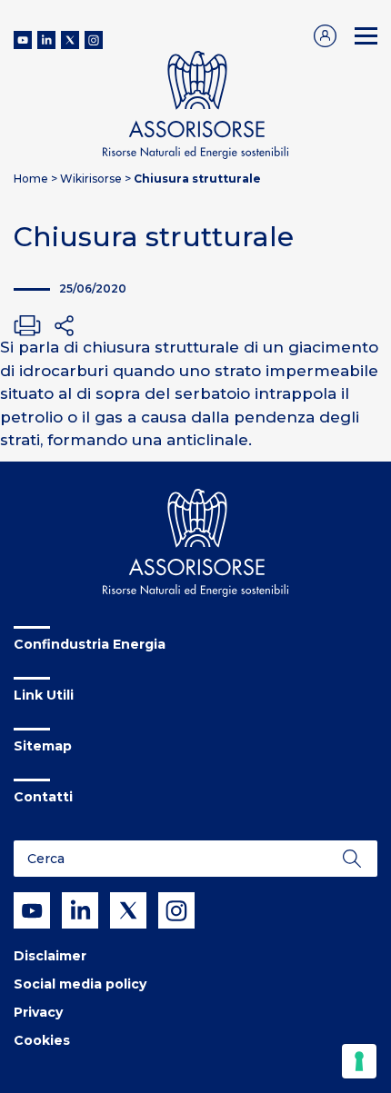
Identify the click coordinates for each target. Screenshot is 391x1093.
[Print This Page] (27, 325)
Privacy (38, 1012)
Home (31, 178)
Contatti (43, 797)
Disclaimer (50, 956)
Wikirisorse (91, 178)
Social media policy (80, 984)
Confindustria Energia (89, 644)
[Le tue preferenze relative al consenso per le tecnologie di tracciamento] (359, 1061)
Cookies (42, 1040)
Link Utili (44, 695)
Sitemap (43, 746)
